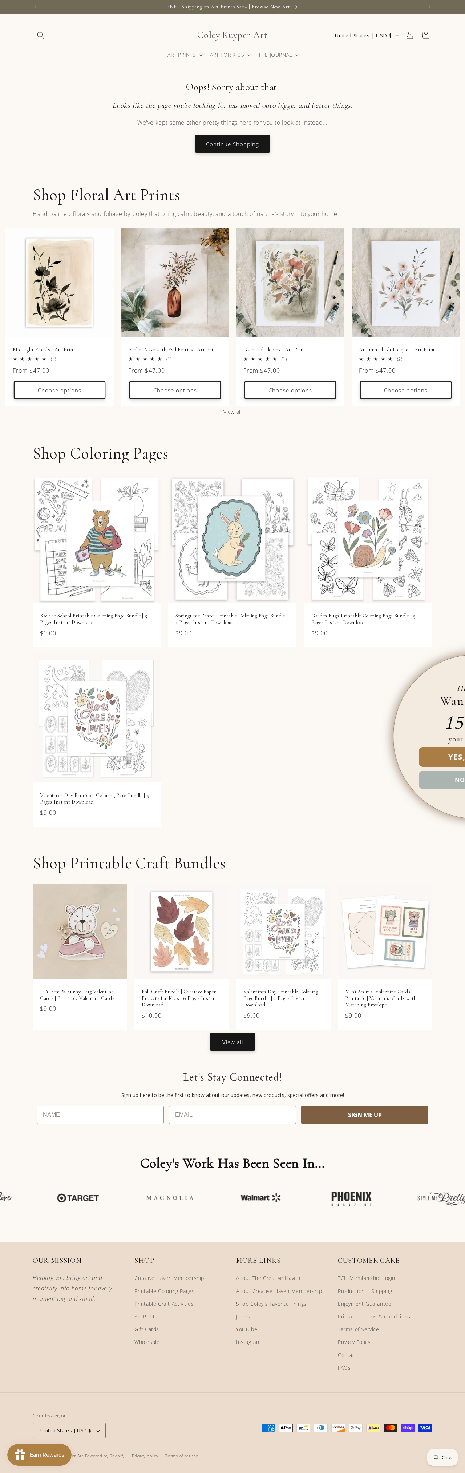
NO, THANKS (376, 780)
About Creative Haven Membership (279, 1291)
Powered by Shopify (105, 1456)
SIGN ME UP (365, 1115)
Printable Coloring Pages (164, 1291)
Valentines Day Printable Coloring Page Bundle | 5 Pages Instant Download (94, 798)
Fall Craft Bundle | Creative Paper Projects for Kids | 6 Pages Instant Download (180, 998)
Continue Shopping (232, 144)
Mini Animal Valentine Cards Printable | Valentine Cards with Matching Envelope (381, 998)
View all (232, 411)
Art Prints (146, 1316)
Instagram (248, 1342)
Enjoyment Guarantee (364, 1303)
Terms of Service (358, 1329)
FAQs (344, 1367)
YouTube (246, 1329)
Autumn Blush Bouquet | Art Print (397, 350)
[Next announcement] (430, 7)
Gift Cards (146, 1329)
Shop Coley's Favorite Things (271, 1303)
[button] (41, 35)
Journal (244, 1316)
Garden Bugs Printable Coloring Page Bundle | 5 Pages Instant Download (363, 619)
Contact (347, 1355)
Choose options (59, 390)
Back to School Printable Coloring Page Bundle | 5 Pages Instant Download (93, 619)
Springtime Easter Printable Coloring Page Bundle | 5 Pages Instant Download (231, 619)
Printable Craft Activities (164, 1303)
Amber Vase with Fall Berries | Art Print (173, 350)
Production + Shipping (365, 1291)
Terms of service (181, 1455)
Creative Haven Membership (169, 1278)
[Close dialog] (447, 664)
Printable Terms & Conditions (374, 1316)
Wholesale (146, 1342)
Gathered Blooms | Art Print (274, 350)
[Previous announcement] (35, 7)
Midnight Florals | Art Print (44, 350)
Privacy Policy (354, 1342)
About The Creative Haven (268, 1278)
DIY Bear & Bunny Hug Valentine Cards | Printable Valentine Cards (77, 995)
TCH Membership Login (366, 1278)
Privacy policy (145, 1455)
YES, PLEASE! (376, 757)
